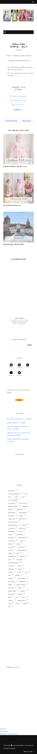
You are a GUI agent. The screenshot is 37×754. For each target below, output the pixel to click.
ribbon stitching (20, 584)
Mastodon (11, 375)
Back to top (28, 751)
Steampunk (11, 594)
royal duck (11, 588)
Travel (23, 597)
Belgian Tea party (12, 422)
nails (26, 572)
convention (11, 515)
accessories (25, 506)
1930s (9, 497)
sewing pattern (12, 591)
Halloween (11, 547)
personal (10, 578)
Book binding (11, 512)
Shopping (22, 591)
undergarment (21, 600)
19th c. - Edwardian (13, 500)
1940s (16, 497)
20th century (23, 503)
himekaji (10, 550)
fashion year (19, 534)
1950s (23, 497)
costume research (13, 525)
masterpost (11, 569)
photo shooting (22, 578)
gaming (22, 540)
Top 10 (9, 597)
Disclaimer (3, 729)
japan (17, 553)
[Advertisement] (19, 632)
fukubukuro (11, 540)
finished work (22, 537)
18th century (11, 490)
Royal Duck (19, 375)
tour (16, 597)
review (10, 584)
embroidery (11, 531)
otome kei (17, 575)
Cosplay (21, 515)
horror (10, 553)
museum (10, 572)
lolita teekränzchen (13, 562)
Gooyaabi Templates (9, 748)
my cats (19, 572)
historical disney (21, 550)
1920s (25, 493)
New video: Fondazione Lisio (15, 419)
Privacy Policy (4, 731)
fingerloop (11, 537)
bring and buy (23, 512)
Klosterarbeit (12, 556)
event (20, 531)
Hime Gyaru (21, 547)
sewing (20, 588)
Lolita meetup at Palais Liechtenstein (18, 439)
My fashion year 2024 (12, 205)
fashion (10, 534)
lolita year (11, 566)
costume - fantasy (12, 522)
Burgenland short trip (13, 244)
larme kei (21, 556)
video (9, 603)
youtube (11, 367)
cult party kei (11, 528)
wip (9, 606)
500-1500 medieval (12, 506)
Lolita (21, 110)
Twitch (27, 367)
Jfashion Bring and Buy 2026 (15, 166)
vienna (17, 603)
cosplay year (11, 518)
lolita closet (19, 559)
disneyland (22, 528)
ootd (9, 575)
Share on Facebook (19, 96)
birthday (10, 509)
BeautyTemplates (19, 745)
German (10, 544)
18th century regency (14, 493)
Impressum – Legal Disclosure (9, 734)
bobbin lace (20, 509)
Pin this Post (19, 104)
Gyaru (18, 544)
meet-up (20, 569)
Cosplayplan (22, 518)
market (20, 566)
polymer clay (11, 581)
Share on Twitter (20, 100)
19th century (11, 503)
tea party (20, 594)
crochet (24, 525)
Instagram (19, 367)
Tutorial (10, 600)
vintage (25, 603)
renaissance (22, 581)
